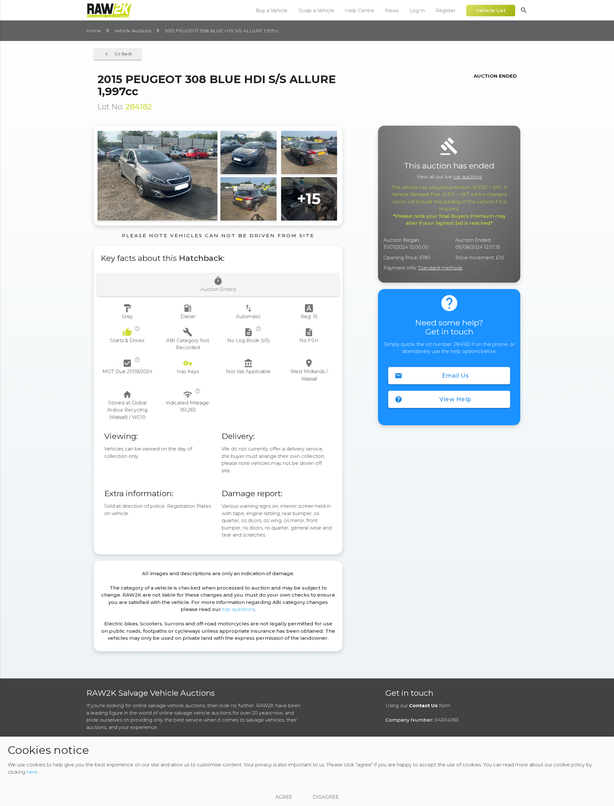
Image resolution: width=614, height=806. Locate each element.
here (32, 772)
